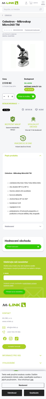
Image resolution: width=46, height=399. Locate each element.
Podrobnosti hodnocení (32, 30)
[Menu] (43, 3)
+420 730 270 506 (13, 332)
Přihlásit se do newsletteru (14, 292)
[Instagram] (10, 338)
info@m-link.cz (12, 327)
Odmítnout (12, 393)
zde (31, 380)
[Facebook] (4, 338)
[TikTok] (16, 338)
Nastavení (23, 385)
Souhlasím (34, 393)
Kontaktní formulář (14, 346)
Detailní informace (9, 103)
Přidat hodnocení (12, 247)
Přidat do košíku (24, 96)
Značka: (8, 36)
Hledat (40, 9)
